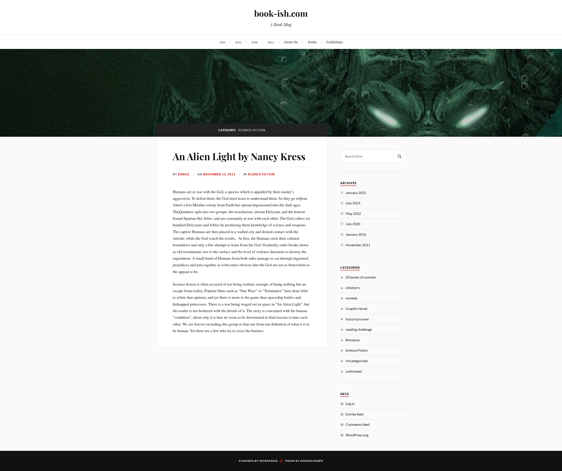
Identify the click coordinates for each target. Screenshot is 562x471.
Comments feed (357, 424)
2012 (238, 42)
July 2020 (353, 224)
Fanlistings (334, 42)
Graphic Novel (356, 308)
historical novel (357, 319)
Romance (353, 340)
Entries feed (355, 414)
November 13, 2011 (219, 174)
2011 (222, 42)
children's (353, 288)
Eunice (183, 174)
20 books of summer (361, 277)
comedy (351, 298)
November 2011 (358, 245)
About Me (291, 42)
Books (312, 42)
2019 (254, 42)
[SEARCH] (399, 156)
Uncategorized (357, 361)
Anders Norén (311, 460)
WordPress (268, 460)
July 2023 (353, 203)
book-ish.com (281, 13)
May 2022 (353, 213)
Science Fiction (261, 174)
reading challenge (359, 329)
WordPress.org (357, 435)
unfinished (354, 371)
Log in (350, 403)
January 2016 (356, 234)
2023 (270, 42)
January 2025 (356, 193)
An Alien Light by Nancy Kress (239, 156)
